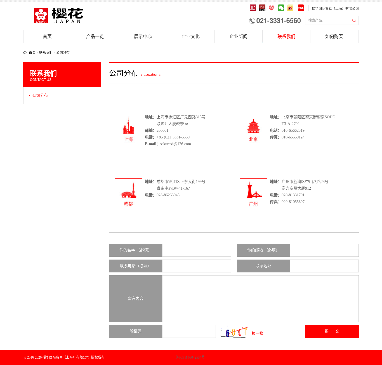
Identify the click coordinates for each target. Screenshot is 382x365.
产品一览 (95, 36)
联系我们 (286, 36)
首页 (47, 36)
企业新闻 (238, 36)
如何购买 (334, 36)
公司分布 (63, 53)
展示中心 (143, 36)
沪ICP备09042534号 (170, 357)
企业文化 (191, 36)
